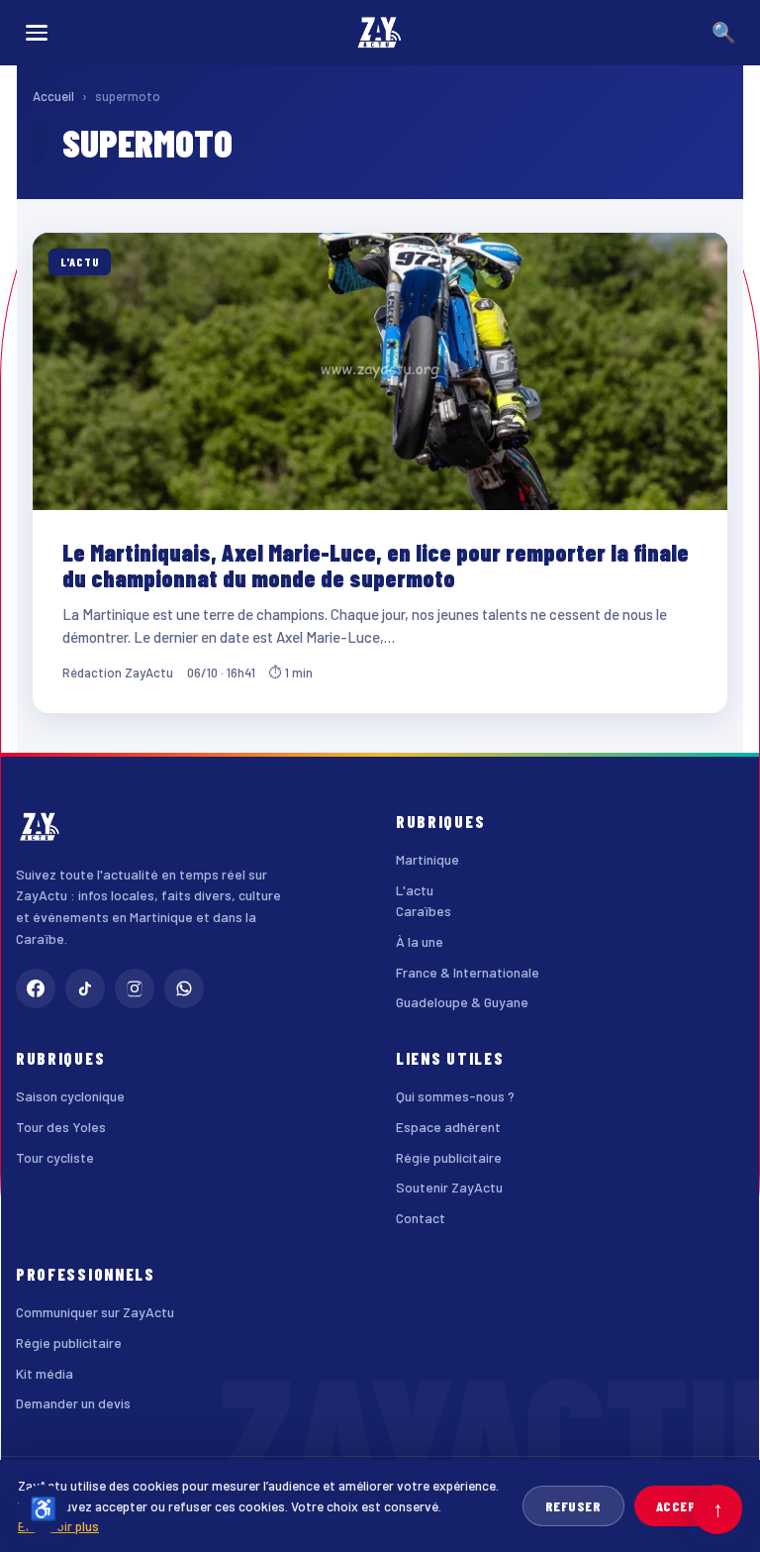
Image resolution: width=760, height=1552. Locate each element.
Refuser (573, 1506)
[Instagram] (134, 988)
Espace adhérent (448, 1126)
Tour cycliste (55, 1157)
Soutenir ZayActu (449, 1187)
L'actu (414, 889)
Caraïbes (423, 910)
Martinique (427, 859)
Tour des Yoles (61, 1126)
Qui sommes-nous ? (455, 1095)
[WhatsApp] (184, 988)
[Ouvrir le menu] (36, 32)
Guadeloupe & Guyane (462, 1001)
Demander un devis (73, 1403)
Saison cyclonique (70, 1095)
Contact (420, 1217)
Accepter (688, 1506)
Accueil (53, 96)
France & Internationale (467, 972)
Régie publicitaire (449, 1157)
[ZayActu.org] (380, 32)
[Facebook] (35, 988)
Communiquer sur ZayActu (95, 1311)
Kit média (44, 1373)
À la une (419, 941)
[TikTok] (85, 988)
